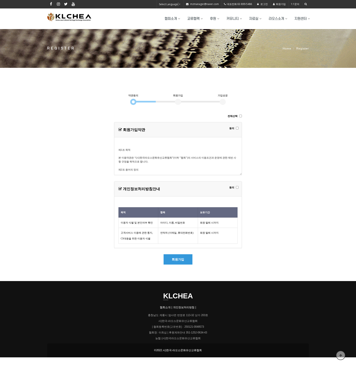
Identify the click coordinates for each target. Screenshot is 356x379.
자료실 (253, 18)
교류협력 (193, 18)
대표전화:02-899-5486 (239, 4)
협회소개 (171, 18)
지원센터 (300, 18)
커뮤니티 (232, 18)
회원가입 (281, 4)
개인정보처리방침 (183, 307)
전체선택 (233, 116)
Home (287, 48)
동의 (231, 128)
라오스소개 (276, 18)
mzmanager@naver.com (204, 4)
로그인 (264, 4)
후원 (213, 18)
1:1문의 (295, 4)
